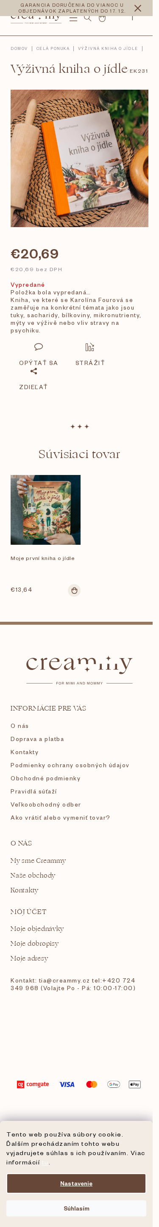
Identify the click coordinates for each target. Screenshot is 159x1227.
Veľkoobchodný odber (46, 804)
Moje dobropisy (35, 944)
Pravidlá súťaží (34, 791)
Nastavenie (76, 1183)
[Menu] (73, 17)
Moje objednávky (37, 929)
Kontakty (25, 751)
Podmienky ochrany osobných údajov (70, 765)
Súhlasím (76, 1208)
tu (45, 1162)
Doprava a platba (37, 738)
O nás (20, 725)
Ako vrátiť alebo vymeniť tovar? (61, 817)
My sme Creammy (38, 861)
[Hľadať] (88, 18)
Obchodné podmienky (46, 778)
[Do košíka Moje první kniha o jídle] (74, 590)
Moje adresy (29, 958)
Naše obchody (33, 876)
